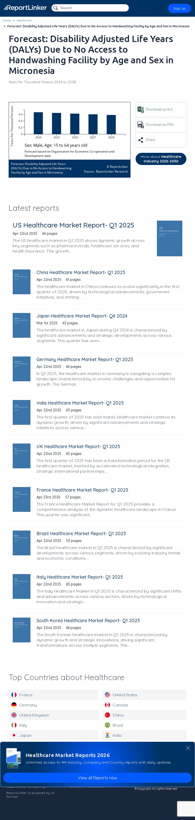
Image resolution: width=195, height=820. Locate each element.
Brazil (118, 725)
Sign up (179, 8)
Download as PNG (159, 124)
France (25, 694)
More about (161, 158)
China (118, 715)
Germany (28, 704)
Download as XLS (159, 109)
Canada (120, 704)
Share (150, 139)
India (117, 735)
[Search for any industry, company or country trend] (56, 8)
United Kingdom (34, 715)
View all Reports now (97, 777)
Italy (23, 725)
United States (125, 694)
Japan (25, 735)
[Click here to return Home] (25, 8)
